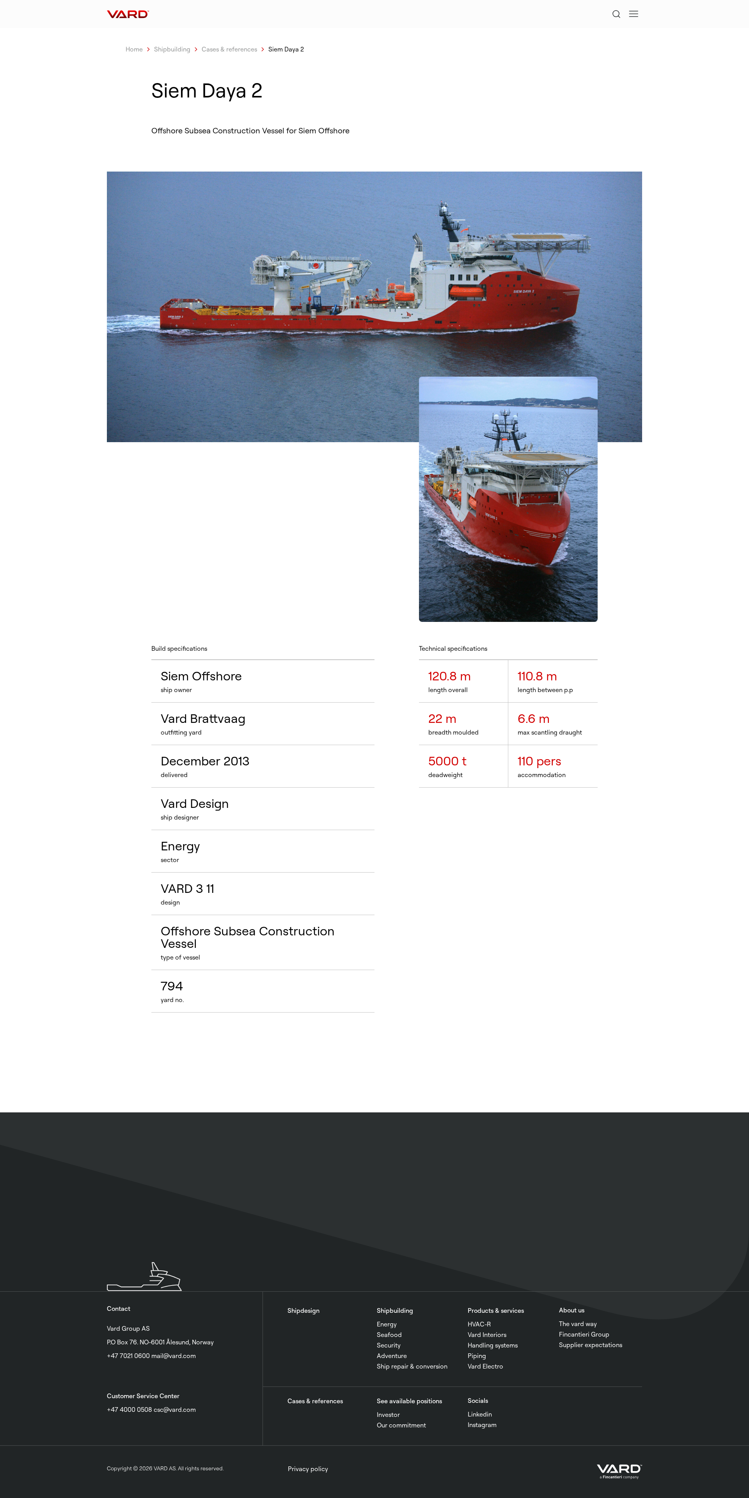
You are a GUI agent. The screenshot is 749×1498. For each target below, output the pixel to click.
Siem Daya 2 (286, 49)
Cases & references (229, 49)
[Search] (616, 14)
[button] (633, 14)
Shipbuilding (172, 49)
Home (134, 49)
